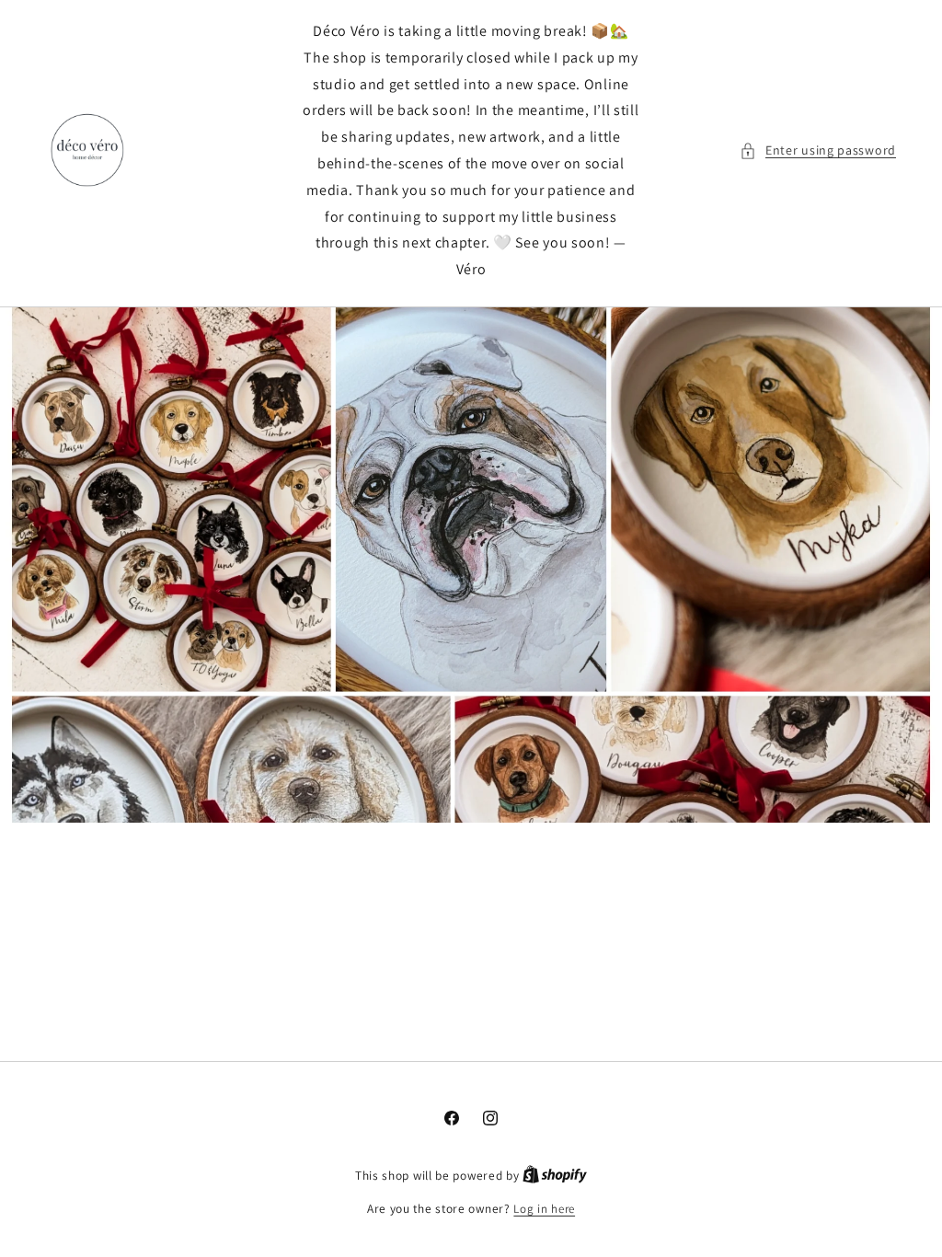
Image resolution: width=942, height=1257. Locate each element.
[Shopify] (555, 1175)
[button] (818, 150)
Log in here (544, 1209)
